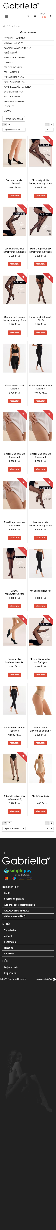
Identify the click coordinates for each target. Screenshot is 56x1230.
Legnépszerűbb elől (12, 130)
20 (47, 130)
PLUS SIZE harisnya (14, 57)
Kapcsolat (9, 953)
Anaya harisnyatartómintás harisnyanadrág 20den (14, 593)
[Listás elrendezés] (9, 124)
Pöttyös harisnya (14, 81)
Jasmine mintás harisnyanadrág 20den (40, 524)
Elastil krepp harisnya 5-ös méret (14, 524)
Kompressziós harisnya (17, 86)
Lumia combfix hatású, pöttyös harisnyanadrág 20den (40, 320)
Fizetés (7, 893)
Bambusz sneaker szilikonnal (14, 182)
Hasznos (8, 947)
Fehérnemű (10, 52)
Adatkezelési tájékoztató (16, 910)
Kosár (43, 14)
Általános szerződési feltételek (19, 904)
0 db (44, 16)
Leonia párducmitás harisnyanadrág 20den (14, 250)
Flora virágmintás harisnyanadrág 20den (40, 182)
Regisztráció (10, 972)
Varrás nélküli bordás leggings (14, 729)
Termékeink (14, 26)
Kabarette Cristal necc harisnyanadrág (14, 797)
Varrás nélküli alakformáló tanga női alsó (40, 730)
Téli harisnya (11, 72)
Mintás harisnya (13, 42)
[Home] (28, 5)
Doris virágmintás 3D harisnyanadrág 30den (40, 250)
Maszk (7, 111)
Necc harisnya (12, 96)
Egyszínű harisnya (14, 37)
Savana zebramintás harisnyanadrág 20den (14, 318)
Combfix (8, 62)
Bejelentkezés (11, 967)
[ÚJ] (40, 153)
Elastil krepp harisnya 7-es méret (40, 455)
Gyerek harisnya (13, 91)
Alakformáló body (40, 795)
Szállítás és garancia (14, 898)
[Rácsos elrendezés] (4, 124)
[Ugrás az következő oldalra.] (51, 124)
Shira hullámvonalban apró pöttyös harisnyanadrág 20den (40, 662)
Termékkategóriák (13, 118)
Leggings (9, 106)
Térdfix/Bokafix (13, 67)
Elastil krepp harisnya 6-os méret (14, 455)
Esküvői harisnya (14, 76)
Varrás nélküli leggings (40, 590)
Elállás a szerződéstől (15, 916)
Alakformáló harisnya (17, 47)
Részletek (14, 196)
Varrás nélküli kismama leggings (40, 387)
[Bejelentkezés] (35, 16)
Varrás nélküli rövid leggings (14, 387)
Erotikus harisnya (14, 101)
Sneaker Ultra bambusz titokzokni (14, 660)
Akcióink (8, 935)
